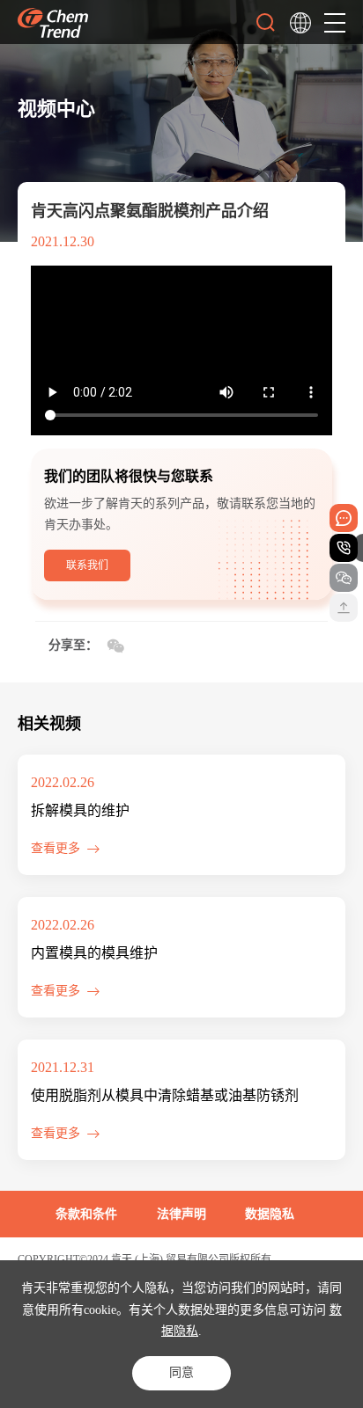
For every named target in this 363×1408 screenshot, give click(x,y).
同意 (181, 1372)
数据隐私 (269, 1214)
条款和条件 (86, 1214)
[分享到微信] (115, 647)
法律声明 (181, 1214)
